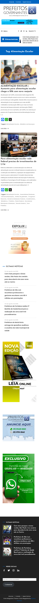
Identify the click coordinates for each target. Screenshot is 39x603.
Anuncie (11, 2)
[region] (19, 585)
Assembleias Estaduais (27, 194)
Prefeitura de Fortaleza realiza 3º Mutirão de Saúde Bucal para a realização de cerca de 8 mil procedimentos (24, 551)
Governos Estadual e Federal (16, 199)
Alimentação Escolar (12, 124)
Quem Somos (27, 2)
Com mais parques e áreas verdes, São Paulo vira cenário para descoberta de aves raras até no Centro (25, 529)
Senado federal (21, 203)
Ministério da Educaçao (27, 124)
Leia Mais (4, 128)
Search (31, 31)
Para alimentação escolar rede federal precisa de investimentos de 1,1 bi (18, 161)
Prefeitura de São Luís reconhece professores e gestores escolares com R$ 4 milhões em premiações (24, 540)
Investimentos (30, 199)
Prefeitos (11, 201)
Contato (18, 2)
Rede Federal (19, 201)
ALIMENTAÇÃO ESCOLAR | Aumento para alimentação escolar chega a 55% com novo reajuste (18, 89)
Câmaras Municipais (7, 196)
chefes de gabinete (21, 196)
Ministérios (4, 201)
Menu (5, 31)
